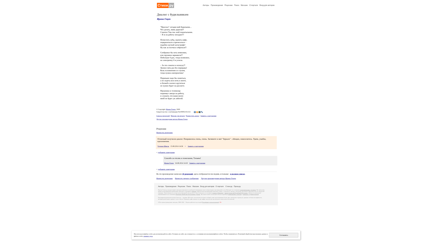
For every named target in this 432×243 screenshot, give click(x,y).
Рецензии (229, 5)
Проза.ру (237, 186)
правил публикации (217, 193)
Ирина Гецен (164, 19)
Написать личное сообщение (187, 178)
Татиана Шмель (163, 146)
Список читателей (163, 116)
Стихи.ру (228, 186)
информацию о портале (234, 194)
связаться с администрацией (251, 194)
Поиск (236, 5)
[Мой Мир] (199, 112)
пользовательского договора (248, 190)
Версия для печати (178, 116)
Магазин (244, 5)
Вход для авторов (267, 5)
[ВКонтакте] (195, 112)
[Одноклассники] (197, 112)
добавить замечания (166, 152)
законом (194, 191)
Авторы (206, 5)
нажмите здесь (148, 236)
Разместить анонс (192, 116)
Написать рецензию (164, 133)
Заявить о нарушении (208, 116)
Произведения (217, 5)
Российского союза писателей (210, 202)
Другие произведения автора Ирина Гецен (172, 119)
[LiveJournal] (202, 112)
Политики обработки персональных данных (188, 194)
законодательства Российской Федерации (236, 193)
